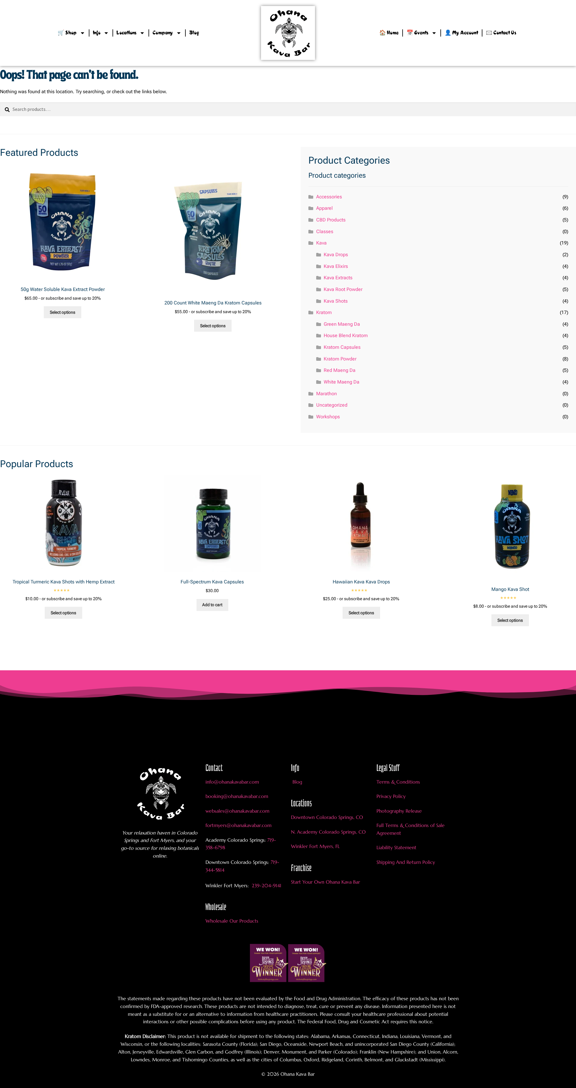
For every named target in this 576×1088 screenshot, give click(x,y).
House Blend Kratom (346, 335)
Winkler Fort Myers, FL (315, 846)
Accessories (329, 197)
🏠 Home (389, 33)
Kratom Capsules (342, 347)
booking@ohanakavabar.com (237, 796)
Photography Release (399, 811)
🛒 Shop (67, 33)
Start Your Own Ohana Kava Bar (325, 882)
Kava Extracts (338, 277)
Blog (194, 33)
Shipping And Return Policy (405, 862)
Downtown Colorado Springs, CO (327, 817)
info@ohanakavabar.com (233, 782)
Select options (62, 312)
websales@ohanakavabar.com (237, 811)
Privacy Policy (391, 796)
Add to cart (212, 604)
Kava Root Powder (343, 289)
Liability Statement (396, 847)
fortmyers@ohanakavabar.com (239, 825)
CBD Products (331, 220)
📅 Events (417, 33)
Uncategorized (331, 405)
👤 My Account (461, 33)
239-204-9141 (265, 885)
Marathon (326, 393)
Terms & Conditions (398, 782)
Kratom (324, 312)
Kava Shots (336, 301)
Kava (321, 243)
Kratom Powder (340, 359)
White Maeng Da (341, 382)
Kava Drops (336, 254)
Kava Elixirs (336, 266)
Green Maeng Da (342, 324)
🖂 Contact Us (501, 33)
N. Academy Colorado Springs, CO (328, 832)
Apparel (324, 208)
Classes (324, 231)
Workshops (328, 416)
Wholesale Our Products (232, 921)
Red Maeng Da (340, 370)
